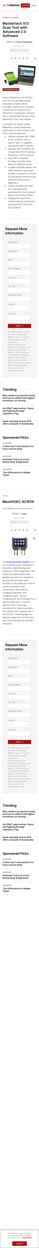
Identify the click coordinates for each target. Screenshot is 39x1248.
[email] (27, 58)
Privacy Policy (27, 1237)
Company (12, 277)
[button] (4, 5)
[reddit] (23, 58)
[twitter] (19, 58)
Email (11, 260)
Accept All (19, 1243)
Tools (5, 496)
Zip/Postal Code (14, 295)
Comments (12, 314)
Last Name (13, 251)
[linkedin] (16, 58)
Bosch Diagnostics (24, 42)
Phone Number (14, 269)
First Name (13, 242)
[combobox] (19, 308)
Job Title (12, 286)
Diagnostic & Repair (10, 17)
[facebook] (12, 58)
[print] (35, 58)
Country (12, 304)
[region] (19, 1239)
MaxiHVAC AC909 (20, 562)
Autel (24, 514)
